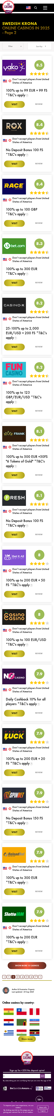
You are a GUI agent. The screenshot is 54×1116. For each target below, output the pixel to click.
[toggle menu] (45, 7)
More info (42, 1107)
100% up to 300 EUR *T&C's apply (21, 271)
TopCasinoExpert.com (22, 1102)
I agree (43, 1111)
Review (38, 104)
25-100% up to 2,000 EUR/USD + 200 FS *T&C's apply (26, 333)
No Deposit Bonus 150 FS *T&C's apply (24, 820)
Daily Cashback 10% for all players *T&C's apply (26, 701)
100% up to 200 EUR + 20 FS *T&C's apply (25, 761)
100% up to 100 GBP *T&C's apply (21, 211)
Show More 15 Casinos (27, 965)
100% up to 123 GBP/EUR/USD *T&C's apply (23, 397)
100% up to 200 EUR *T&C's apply (21, 939)
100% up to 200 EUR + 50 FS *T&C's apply (25, 582)
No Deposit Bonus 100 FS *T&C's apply (24, 152)
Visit (14, 104)
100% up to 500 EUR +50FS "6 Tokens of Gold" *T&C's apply (27, 461)
